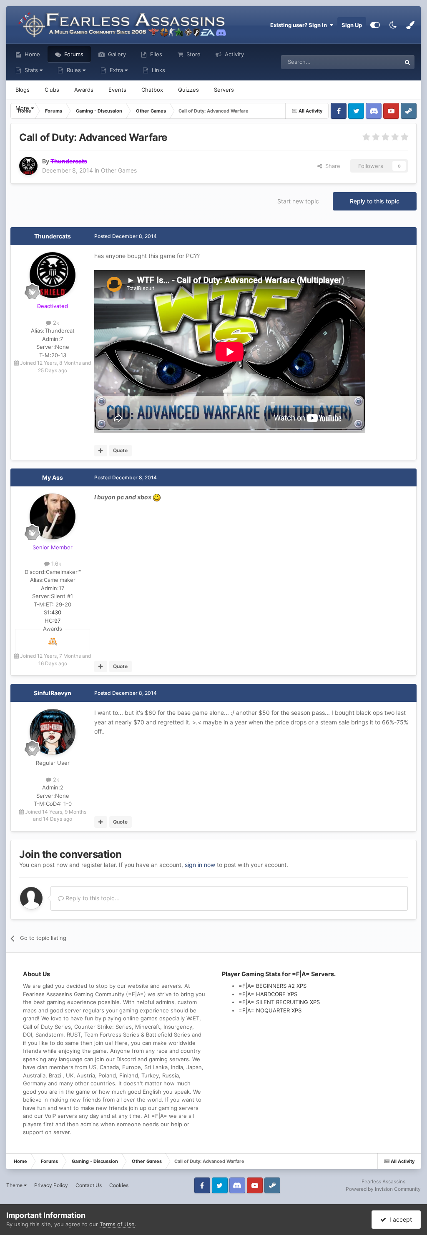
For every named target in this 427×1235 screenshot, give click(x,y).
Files (155, 54)
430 (56, 612)
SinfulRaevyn (52, 692)
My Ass (52, 477)
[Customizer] (375, 25)
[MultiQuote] (100, 450)
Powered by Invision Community (383, 1189)
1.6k (55, 563)
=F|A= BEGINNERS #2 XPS (272, 985)
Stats (31, 70)
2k (55, 322)
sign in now (200, 864)
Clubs (52, 89)
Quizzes (188, 89)
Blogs (22, 89)
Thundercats (52, 236)
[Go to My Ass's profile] (52, 516)
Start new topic (298, 201)
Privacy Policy (51, 1185)
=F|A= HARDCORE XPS (268, 994)
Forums (73, 54)
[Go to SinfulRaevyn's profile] (52, 732)
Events (117, 89)
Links (157, 70)
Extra (116, 70)
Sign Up (352, 25)
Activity (233, 54)
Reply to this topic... (92, 898)
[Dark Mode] (393, 25)
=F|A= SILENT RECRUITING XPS (279, 1002)
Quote (120, 450)
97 (57, 620)
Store (193, 54)
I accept (399, 1219)
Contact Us (88, 1185)
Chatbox (152, 89)
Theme (15, 1185)
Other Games (119, 170)
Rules (74, 70)
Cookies (118, 1185)
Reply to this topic (374, 201)
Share (331, 166)
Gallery (116, 54)
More (23, 108)
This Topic (377, 62)
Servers (224, 89)
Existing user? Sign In (299, 25)
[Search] (407, 62)
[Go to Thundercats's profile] (28, 166)
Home (31, 54)
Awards (83, 89)
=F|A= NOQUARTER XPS (270, 1010)
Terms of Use (117, 1224)
